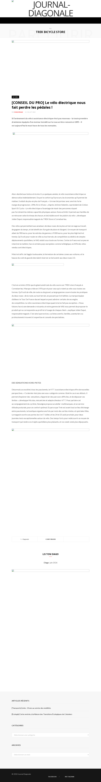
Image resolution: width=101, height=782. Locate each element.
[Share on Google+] (79, 539)
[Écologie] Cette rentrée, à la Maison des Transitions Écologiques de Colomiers (42, 714)
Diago (47, 563)
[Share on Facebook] (73, 539)
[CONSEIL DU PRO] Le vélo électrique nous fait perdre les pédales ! (48, 105)
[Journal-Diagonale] (50, 8)
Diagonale (18, 112)
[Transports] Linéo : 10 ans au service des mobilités (31, 708)
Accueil (15, 97)
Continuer (51, 539)
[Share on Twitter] (76, 539)
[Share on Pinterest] (82, 539)
